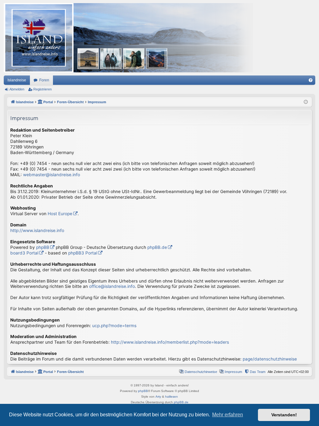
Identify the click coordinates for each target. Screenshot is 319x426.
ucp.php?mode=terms (114, 325)
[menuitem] (310, 80)
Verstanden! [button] (284, 414)
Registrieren (42, 89)
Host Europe (60, 213)
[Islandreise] (128, 37)
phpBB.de (157, 247)
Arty (158, 396)
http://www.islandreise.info (37, 230)
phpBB (42, 247)
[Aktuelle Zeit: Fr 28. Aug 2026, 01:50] (306, 102)
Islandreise (16, 80)
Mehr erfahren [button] (227, 414)
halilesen (171, 396)
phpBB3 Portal (82, 252)
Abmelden (16, 89)
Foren (44, 80)
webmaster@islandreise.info (51, 174)
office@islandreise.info (112, 286)
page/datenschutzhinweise (270, 358)
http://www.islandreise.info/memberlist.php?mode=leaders (170, 342)
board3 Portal (24, 252)
